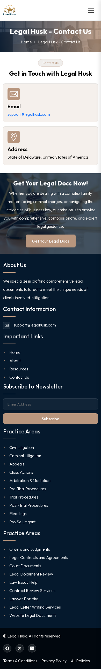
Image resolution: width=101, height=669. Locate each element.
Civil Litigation (21, 447)
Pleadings (18, 513)
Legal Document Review (31, 574)
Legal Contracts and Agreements (38, 557)
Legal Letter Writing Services (35, 607)
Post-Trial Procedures (28, 505)
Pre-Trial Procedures (27, 488)
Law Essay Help (23, 582)
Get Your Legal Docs (50, 241)
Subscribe (50, 418)
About (15, 360)
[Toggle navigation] (91, 10)
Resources (18, 368)
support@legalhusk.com (29, 114)
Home (14, 352)
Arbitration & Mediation (30, 480)
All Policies (80, 660)
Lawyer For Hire (24, 598)
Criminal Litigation (25, 455)
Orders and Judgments (29, 549)
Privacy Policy (54, 660)
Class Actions (21, 472)
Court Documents (25, 565)
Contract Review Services (32, 590)
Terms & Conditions (20, 660)
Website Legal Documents (32, 615)
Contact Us (19, 377)
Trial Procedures (23, 497)
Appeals (16, 463)
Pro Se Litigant (22, 521)
